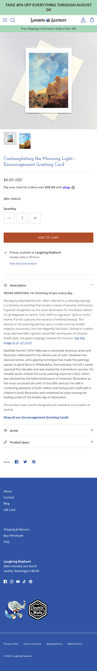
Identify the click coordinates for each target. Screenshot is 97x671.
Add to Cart (48, 233)
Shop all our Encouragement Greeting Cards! (36, 413)
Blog (6, 499)
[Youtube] (18, 577)
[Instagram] (11, 577)
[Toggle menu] (5, 16)
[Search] (15, 16)
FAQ (6, 537)
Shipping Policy (54, 639)
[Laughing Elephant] (48, 15)
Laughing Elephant (22, 651)
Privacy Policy (11, 639)
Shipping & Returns (16, 525)
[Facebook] (5, 577)
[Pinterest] (30, 577)
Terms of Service (32, 639)
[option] (48, 76)
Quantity (10, 204)
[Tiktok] (24, 577)
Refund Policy (75, 639)
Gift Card (9, 505)
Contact (9, 493)
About (8, 487)
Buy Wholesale (13, 531)
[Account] (82, 16)
